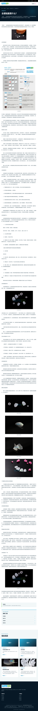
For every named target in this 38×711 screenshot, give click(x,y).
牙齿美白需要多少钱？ (6, 649)
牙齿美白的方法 (12, 8)
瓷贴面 (22, 669)
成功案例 (20, 698)
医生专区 (4, 622)
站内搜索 (20, 699)
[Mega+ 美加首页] (5, 4)
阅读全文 (4, 654)
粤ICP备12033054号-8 (31, 706)
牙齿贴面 (4, 616)
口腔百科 (5, 8)
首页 (2, 8)
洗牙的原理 (23, 649)
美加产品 (4, 618)
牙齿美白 (8, 8)
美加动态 (20, 697)
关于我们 (20, 695)
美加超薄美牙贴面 (6, 669)
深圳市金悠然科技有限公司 (26, 705)
